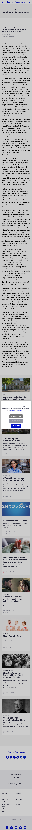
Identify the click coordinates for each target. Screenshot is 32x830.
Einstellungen (16, 421)
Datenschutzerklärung (16, 410)
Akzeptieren (16, 425)
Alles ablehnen (16, 416)
